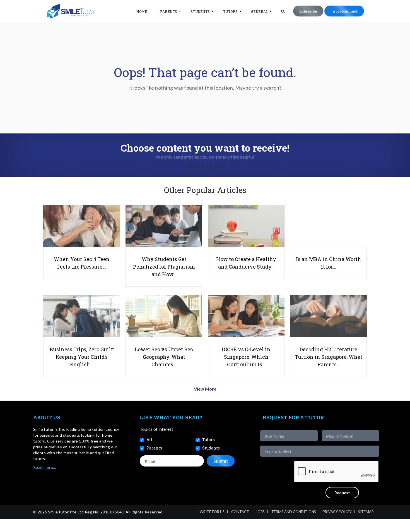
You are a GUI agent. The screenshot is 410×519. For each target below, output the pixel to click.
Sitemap (366, 512)
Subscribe (308, 11)
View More (205, 388)
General (259, 11)
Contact (240, 512)
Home (141, 11)
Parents (168, 11)
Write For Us (212, 512)
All (149, 439)
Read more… (44, 467)
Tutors (230, 11)
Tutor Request (344, 11)
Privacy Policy (337, 512)
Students (200, 11)
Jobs (260, 512)
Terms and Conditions (293, 512)
